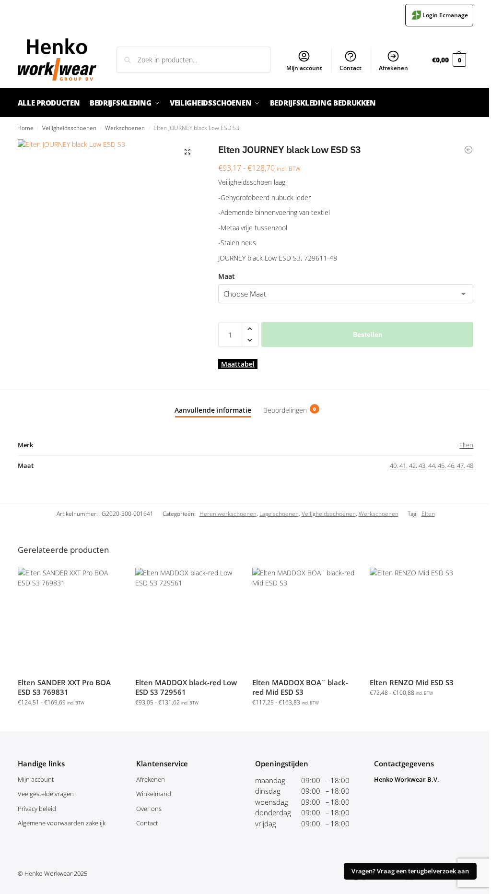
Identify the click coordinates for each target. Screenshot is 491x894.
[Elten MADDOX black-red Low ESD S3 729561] (186, 619)
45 (441, 465)
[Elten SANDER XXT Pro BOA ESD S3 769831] (69, 619)
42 (412, 465)
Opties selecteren (69, 721)
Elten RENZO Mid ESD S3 (412, 682)
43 (422, 465)
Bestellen (367, 334)
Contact (350, 68)
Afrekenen (393, 68)
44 (431, 465)
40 (393, 465)
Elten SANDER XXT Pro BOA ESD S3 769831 (64, 687)
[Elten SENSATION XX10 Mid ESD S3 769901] (468, 150)
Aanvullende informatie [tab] (213, 410)
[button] (449, 60)
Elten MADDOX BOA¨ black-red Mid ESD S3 (300, 687)
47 (460, 465)
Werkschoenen (125, 127)
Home (25, 127)
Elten (466, 445)
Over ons (149, 808)
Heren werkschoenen (228, 514)
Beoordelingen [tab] (289, 410)
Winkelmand (153, 793)
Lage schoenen (279, 514)
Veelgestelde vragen (46, 793)
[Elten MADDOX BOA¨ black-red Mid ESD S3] (303, 619)
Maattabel (238, 364)
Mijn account (304, 68)
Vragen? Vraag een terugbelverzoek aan (410, 871)
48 (470, 465)
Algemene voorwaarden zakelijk (61, 823)
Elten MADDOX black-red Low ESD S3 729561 (186, 687)
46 (450, 465)
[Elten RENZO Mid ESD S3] (421, 619)
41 (402, 465)
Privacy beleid (37, 808)
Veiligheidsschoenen (69, 127)
